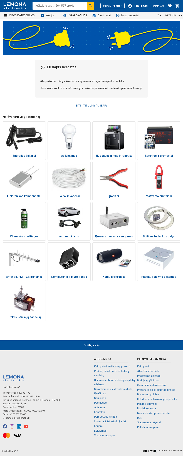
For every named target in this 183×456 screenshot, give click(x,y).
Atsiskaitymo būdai (148, 371)
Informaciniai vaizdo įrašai (110, 421)
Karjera (98, 426)
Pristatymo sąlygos (148, 375)
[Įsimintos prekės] (170, 6)
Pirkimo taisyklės (147, 403)
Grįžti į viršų (92, 345)
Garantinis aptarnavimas (151, 385)
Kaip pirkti (143, 366)
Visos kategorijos (104, 435)
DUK (139, 417)
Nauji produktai (130, 15)
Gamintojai (104, 15)
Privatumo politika (148, 394)
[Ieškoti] (90, 6)
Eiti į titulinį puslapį (91, 105)
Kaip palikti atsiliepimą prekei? (112, 366)
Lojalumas (100, 430)
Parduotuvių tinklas (105, 416)
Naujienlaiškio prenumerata (153, 413)
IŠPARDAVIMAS (77, 15)
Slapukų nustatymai (149, 422)
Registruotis (157, 5)
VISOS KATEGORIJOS (22, 15)
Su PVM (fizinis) (111, 5)
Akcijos (50, 15)
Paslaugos (100, 402)
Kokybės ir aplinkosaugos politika (157, 399)
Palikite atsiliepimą (148, 427)
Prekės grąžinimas (148, 380)
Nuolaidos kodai (146, 408)
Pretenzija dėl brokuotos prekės (156, 389)
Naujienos (100, 398)
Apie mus (99, 407)
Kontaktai (99, 412)
